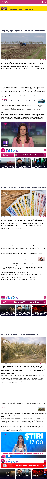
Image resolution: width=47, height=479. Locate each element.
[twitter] (42, 59)
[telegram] (43, 59)
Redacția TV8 (8, 149)
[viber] (45, 59)
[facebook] (40, 59)
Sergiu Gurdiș (8, 459)
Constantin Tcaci (9, 296)
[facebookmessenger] (6, 151)
